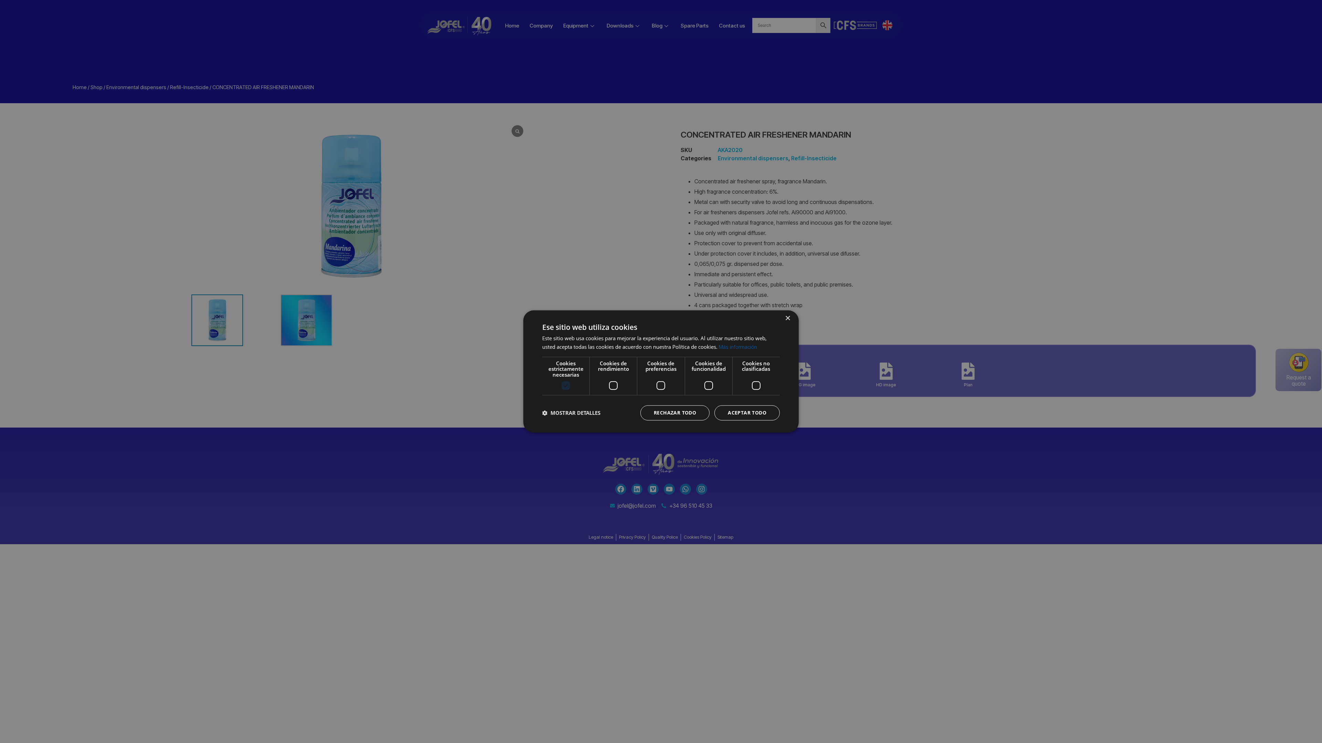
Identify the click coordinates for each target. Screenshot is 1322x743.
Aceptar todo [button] (747, 413)
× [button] (787, 318)
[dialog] (661, 371)
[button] (571, 413)
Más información (738, 347)
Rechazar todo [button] (675, 413)
